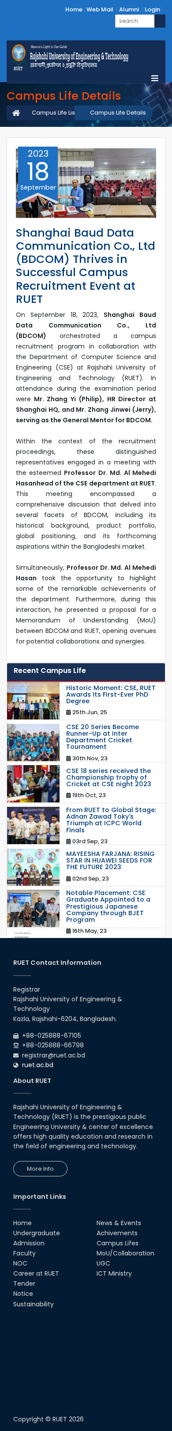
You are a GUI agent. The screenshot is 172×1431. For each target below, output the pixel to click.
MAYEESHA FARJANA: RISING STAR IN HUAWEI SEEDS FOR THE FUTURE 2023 (110, 861)
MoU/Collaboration (125, 1253)
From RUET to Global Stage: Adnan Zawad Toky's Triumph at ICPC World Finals (111, 820)
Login (152, 9)
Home (73, 9)
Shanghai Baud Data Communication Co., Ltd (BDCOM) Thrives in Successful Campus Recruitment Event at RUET (85, 266)
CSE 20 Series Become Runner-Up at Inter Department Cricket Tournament (102, 737)
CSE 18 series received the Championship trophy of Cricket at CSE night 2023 (108, 778)
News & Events (119, 1223)
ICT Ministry (114, 1273)
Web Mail (99, 9)
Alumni (129, 9)
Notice (23, 1293)
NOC (20, 1263)
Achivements (117, 1233)
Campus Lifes (117, 1243)
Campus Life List (54, 112)
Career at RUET (36, 1273)
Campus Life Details (118, 112)
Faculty (24, 1253)
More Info (40, 1169)
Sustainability (33, 1304)
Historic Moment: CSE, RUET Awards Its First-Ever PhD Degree (111, 695)
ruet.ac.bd (37, 1065)
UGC (103, 1263)
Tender (24, 1283)
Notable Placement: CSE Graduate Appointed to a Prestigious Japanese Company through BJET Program (108, 906)
